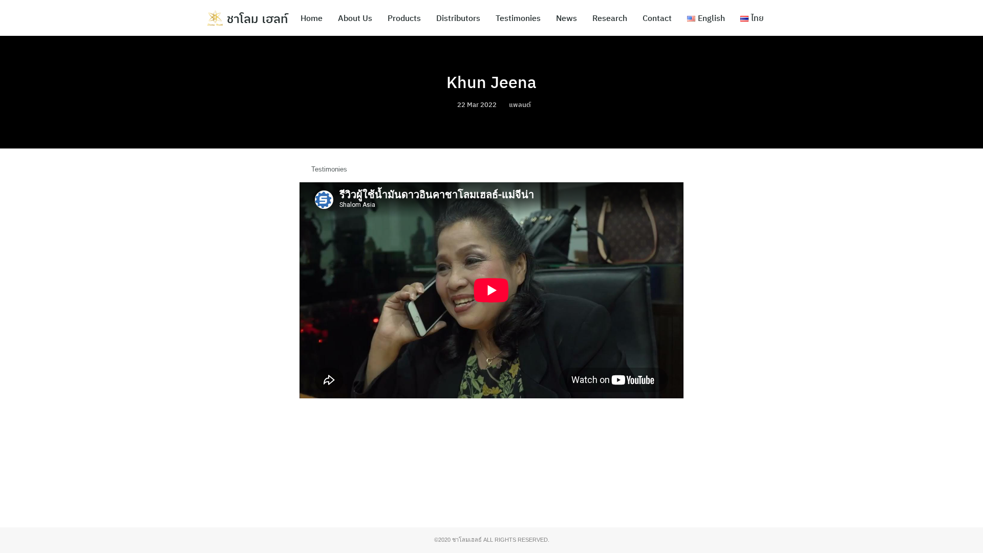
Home (312, 18)
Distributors (458, 18)
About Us (355, 18)
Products (404, 18)
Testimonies (518, 18)
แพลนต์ (520, 104)
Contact (657, 18)
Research (609, 18)
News (566, 18)
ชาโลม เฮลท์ (257, 18)
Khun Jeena (491, 82)
